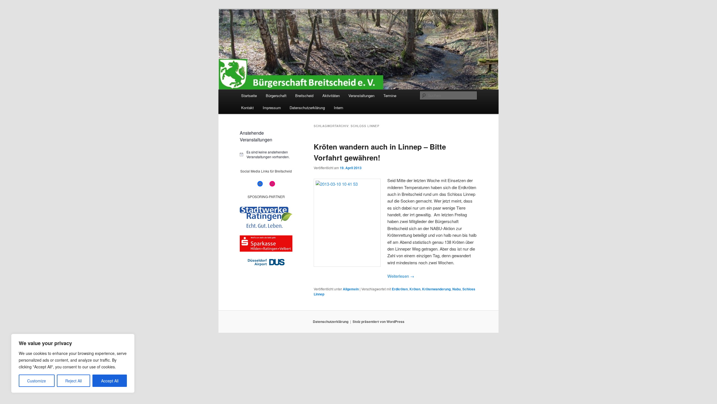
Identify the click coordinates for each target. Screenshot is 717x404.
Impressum (272, 107)
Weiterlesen (400, 276)
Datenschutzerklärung (307, 107)
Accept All (109, 381)
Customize (36, 381)
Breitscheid (304, 95)
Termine (389, 95)
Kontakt (247, 107)
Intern (338, 107)
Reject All (73, 381)
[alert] (266, 154)
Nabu (456, 288)
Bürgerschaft (276, 95)
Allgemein (351, 288)
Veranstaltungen (361, 95)
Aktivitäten (331, 95)
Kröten (414, 288)
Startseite (249, 95)
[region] (72, 363)
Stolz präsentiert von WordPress (378, 321)
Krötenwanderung (436, 288)
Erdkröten (400, 288)
